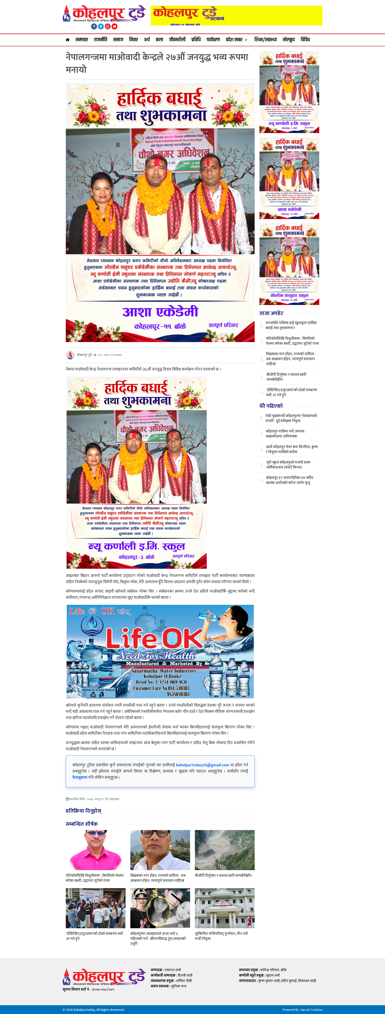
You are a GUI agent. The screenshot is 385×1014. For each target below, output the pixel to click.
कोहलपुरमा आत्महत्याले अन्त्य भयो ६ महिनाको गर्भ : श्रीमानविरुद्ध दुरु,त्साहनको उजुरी (158, 939)
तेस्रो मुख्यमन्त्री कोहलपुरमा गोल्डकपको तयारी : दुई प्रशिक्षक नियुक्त (291, 419)
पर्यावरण (213, 40)
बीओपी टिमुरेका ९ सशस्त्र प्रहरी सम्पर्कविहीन (223, 876)
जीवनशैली (177, 40)
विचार (133, 40)
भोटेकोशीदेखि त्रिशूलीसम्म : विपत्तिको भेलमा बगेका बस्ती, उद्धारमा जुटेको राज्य (95, 878)
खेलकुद (289, 40)
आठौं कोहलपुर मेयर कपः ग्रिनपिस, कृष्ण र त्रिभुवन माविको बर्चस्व (292, 450)
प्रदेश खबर (234, 40)
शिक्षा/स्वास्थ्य (265, 40)
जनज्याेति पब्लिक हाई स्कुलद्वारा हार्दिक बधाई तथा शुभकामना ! (291, 326)
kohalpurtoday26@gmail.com (202, 765)
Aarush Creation (311, 1010)
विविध (305, 40)
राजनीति (100, 40)
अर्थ (147, 40)
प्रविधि (196, 40)
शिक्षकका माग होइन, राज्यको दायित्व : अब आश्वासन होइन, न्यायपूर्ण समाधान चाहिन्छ (157, 878)
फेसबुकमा (79, 777)
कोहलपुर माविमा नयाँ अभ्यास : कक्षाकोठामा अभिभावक (286, 434)
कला (159, 40)
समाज (118, 40)
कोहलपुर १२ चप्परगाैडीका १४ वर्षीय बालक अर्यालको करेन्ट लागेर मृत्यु (289, 481)
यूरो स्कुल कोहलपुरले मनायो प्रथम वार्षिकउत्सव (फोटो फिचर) (288, 465)
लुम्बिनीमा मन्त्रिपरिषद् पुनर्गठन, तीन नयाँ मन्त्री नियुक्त (221, 936)
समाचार (82, 40)
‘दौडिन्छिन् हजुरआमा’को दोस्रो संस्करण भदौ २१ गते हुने (94, 936)
